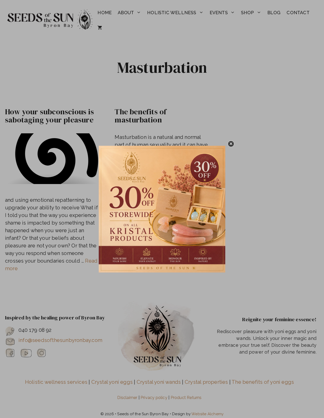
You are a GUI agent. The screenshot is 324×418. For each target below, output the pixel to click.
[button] (231, 144)
